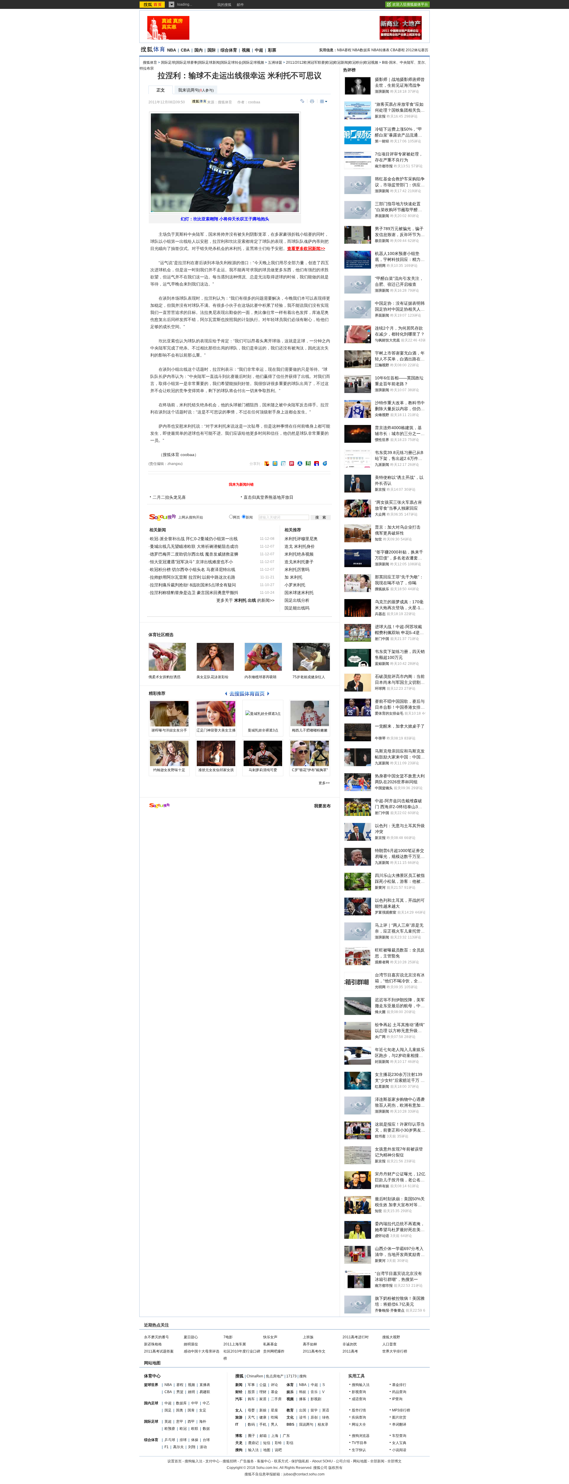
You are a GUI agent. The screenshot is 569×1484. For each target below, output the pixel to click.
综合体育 (228, 50)
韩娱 (302, 1392)
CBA (185, 50)
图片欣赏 (399, 1417)
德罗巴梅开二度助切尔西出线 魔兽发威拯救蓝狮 (194, 554)
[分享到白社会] (283, 463)
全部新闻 (377, 1461)
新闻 (238, 1385)
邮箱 (263, 1436)
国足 (168, 1410)
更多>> (324, 783)
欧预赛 (169, 1429)
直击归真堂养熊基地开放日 (268, 497)
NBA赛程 (344, 50)
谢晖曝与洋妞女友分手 (169, 730)
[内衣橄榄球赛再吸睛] (263, 657)
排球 (183, 1440)
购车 (251, 1399)
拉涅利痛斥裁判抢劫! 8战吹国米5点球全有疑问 (193, 585)
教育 (290, 1410)
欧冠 (183, 1429)
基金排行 (399, 1385)
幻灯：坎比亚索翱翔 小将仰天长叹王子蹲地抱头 (225, 218)
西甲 (191, 1421)
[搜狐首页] (153, 4)
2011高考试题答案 (159, 1351)
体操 (194, 1440)
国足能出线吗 (296, 608)
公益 (262, 1385)
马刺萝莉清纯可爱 (263, 770)
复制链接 (302, 101)
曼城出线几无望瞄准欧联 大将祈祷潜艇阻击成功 (194, 546)
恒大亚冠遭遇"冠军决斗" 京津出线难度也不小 (191, 561)
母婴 (251, 1410)
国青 (191, 1410)
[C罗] (310, 753)
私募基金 (270, 1344)
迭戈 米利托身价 (299, 546)
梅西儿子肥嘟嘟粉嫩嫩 (309, 730)
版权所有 (335, 1468)
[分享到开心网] (291, 463)
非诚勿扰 (350, 1344)
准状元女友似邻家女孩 (216, 770)
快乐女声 (270, 1337)
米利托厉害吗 (296, 569)
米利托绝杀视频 (299, 554)
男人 (274, 1424)
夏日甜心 (191, 1337)
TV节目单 (359, 1443)
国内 (198, 50)
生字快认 (359, 1450)
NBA (171, 50)
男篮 (179, 1392)
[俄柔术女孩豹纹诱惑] (167, 657)
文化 (290, 1417)
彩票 (272, 50)
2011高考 (350, 1351)
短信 (266, 1443)
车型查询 (399, 1436)
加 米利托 (293, 577)
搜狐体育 (150, 62)
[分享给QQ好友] (275, 463)
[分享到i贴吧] (316, 463)
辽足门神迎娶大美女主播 (216, 730)
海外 (202, 1421)
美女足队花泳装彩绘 (212, 677)
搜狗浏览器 (361, 1436)
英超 (168, 1421)
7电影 (228, 1337)
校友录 (323, 1424)
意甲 (179, 1421)
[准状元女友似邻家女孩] (216, 753)
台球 (206, 1440)
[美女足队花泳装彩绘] (215, 657)
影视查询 (359, 1392)
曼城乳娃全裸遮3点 (263, 730)
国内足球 (151, 1403)
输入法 (253, 1450)
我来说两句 (196, 90)
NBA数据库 (361, 50)
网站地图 (360, 1461)
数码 (251, 1424)
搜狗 (302, 1376)
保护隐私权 (300, 1461)
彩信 (289, 1443)
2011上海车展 (234, 1344)
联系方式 (281, 1461)
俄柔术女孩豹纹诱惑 (164, 677)
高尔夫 (178, 1447)
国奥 (179, 1410)
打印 (312, 101)
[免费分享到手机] (324, 463)
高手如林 (310, 1344)
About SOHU (322, 1461)
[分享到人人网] (300, 463)
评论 (274, 1385)
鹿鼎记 (253, 1443)
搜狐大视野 (391, 1337)
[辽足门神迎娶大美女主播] (216, 714)
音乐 (314, 1392)
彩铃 (278, 1443)
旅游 (238, 1417)
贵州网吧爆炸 (273, 1351)
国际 (211, 50)
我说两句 (306, 1424)
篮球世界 (151, 1385)
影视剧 (316, 1399)
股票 (251, 1392)
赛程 (179, 1385)
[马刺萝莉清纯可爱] (263, 753)
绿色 (325, 1417)
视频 (246, 50)
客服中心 (264, 1461)
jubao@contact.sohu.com (304, 1474)
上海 (274, 1436)
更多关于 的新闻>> (245, 600)
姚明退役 (191, 1344)
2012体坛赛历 (417, 50)
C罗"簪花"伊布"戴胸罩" (310, 770)
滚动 (203, 1447)
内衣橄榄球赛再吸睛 (260, 677)
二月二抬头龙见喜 (169, 497)
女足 (202, 1410)
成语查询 (359, 1399)
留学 (314, 1410)
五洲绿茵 (275, 62)
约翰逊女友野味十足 (169, 770)
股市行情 (359, 1410)
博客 (238, 1436)
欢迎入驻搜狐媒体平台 (410, 4)
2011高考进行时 (356, 1337)
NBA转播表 (380, 50)
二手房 (276, 1399)
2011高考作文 (314, 1351)
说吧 (278, 1450)
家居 (262, 1399)
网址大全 (359, 1424)
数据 (206, 1429)
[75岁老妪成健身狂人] (311, 657)
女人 (238, 1410)
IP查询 (397, 1399)
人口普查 (389, 1344)
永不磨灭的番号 (156, 1337)
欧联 (194, 1429)
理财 (262, 1392)
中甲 (194, 1403)
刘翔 (191, 1447)
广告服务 (247, 1461)
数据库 (181, 1403)
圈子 (251, 1436)
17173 (291, 1376)
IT (236, 1424)
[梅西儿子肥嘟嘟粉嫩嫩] (310, 714)
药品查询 (399, 1392)
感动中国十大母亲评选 (201, 1351)
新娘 (262, 1410)
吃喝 (274, 1417)
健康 (262, 1417)
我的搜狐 (224, 5)
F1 (166, 1447)
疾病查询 (359, 1417)
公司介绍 (343, 1461)
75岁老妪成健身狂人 (309, 677)
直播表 (204, 1385)
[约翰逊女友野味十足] (169, 753)
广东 (286, 1436)
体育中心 (152, 1376)
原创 (314, 1417)
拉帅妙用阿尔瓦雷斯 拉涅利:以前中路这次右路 (192, 577)
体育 (290, 1385)
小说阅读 (399, 1450)
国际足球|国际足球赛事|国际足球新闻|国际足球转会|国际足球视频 (212, 62)
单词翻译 (399, 1424)
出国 (302, 1410)
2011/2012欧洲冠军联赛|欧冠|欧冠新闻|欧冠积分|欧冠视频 (332, 62)
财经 (238, 1392)
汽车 (238, 1399)
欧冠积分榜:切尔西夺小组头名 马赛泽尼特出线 (192, 569)
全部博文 (394, 1461)
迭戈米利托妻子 (299, 561)
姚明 (191, 1392)
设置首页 (174, 1461)
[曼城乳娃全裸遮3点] (263, 714)
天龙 (238, 1443)
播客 (302, 1399)
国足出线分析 (296, 600)
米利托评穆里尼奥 (301, 538)
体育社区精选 (160, 634)
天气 (251, 1417)
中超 (259, 50)
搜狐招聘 (230, 1461)
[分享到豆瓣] (308, 463)
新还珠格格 (153, 1344)
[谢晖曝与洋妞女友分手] (169, 714)
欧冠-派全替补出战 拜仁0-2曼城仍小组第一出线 (194, 538)
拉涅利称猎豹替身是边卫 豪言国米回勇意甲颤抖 (194, 592)
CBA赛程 (397, 50)
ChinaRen (255, 1376)
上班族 (308, 1337)
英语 (325, 1410)
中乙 (206, 1403)
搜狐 (239, 1376)
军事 (251, 1385)
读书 (302, 1417)
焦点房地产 (275, 1376)
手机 (262, 1424)
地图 (266, 1450)
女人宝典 (399, 1443)
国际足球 (151, 1421)
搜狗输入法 (361, 1385)
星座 (274, 1410)
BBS (290, 1424)
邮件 (240, 5)
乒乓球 (169, 1440)
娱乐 (290, 1392)
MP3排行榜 (401, 1410)
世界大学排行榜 (394, 1351)
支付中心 (212, 1461)
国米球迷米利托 (299, 592)
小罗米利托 (294, 585)
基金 (274, 1392)
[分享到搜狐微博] (266, 463)
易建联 (204, 1392)
